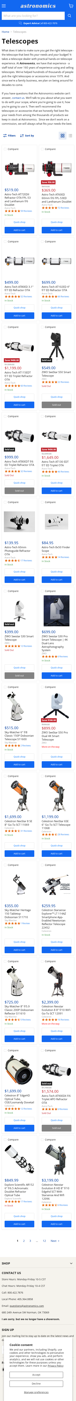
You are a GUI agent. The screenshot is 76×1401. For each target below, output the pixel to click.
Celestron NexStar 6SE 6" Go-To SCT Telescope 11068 (56, 824)
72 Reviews (63, 207)
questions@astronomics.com (27, 1306)
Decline (36, 1383)
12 (44, 1241)
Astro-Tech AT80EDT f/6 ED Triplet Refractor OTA (19, 463)
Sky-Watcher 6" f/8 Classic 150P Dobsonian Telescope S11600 (19, 735)
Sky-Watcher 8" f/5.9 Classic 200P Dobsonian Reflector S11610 (19, 1010)
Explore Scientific (13, 1198)
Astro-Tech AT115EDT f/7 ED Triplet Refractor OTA (19, 376)
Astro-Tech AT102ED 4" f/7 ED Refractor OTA (56, 288)
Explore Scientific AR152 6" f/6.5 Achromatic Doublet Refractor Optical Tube (19, 1190)
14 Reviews (63, 557)
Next (54, 1241)
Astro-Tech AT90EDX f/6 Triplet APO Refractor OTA (56, 1099)
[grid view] (62, 136)
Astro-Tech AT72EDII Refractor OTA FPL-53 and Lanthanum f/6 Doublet (18, 199)
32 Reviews (26, 471)
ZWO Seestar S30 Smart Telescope (19, 638)
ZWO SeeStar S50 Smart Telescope (56, 373)
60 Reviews (26, 385)
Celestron (9, 827)
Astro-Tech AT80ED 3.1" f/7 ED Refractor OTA (19, 288)
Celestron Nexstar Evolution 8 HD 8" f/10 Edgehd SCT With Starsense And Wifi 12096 (55, 1191)
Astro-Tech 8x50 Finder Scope (56, 548)
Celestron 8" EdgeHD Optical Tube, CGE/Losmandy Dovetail (19, 1099)
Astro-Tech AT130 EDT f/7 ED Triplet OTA (55, 463)
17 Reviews (26, 560)
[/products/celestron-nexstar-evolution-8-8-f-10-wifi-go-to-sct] (56, 981)
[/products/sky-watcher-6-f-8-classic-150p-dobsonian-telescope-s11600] (19, 706)
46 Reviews (63, 471)
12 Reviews (26, 646)
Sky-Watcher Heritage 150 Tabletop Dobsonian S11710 (18, 913)
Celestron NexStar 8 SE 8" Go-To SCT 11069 (18, 822)
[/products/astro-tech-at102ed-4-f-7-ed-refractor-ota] (56, 261)
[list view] (70, 136)
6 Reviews (63, 656)
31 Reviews (26, 830)
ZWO (44, 379)
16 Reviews (63, 1019)
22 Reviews (63, 382)
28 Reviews (63, 834)
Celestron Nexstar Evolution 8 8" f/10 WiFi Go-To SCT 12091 (56, 1010)
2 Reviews (26, 745)
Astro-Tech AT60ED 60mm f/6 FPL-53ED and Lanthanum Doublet (56, 198)
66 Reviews (63, 296)
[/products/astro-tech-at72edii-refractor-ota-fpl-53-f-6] (19, 168)
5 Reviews (26, 1019)
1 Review (25, 923)
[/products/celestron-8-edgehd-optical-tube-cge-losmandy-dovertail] (19, 1070)
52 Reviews (26, 296)
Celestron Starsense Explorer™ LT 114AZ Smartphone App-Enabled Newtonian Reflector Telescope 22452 (54, 918)
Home (5, 31)
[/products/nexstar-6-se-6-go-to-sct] (56, 795)
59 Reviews (26, 210)
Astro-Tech (10, 207)
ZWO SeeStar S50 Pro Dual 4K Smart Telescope (55, 736)
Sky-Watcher (11, 742)
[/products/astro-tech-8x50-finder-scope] (56, 521)
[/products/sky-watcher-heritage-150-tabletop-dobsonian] (19, 884)
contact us (18, 98)
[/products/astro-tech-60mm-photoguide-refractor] (19, 521)
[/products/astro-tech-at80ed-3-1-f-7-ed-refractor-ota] (19, 261)
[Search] (69, 16)
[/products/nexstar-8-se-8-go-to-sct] (19, 795)
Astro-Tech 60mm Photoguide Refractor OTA (17, 550)
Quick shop (19, 222)
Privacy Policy (55, 1365)
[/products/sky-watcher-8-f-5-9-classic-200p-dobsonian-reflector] (19, 981)
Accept (36, 1374)
